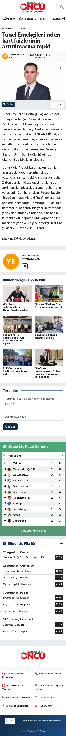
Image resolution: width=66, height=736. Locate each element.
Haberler (7, 28)
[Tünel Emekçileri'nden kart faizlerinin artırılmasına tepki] (33, 81)
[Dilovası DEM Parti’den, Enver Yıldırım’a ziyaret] (49, 293)
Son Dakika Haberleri (17, 706)
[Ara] (62, 7)
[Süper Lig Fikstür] (61, 543)
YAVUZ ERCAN (31, 259)
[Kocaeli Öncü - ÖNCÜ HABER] (33, 6)
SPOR (43, 19)
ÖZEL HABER (27, 19)
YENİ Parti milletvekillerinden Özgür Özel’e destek (15, 307)
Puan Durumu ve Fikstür (18, 697)
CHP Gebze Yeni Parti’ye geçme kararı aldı (15, 371)
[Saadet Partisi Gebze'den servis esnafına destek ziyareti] (17, 324)
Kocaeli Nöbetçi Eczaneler (13, 675)
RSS (11, 720)
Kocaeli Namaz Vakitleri (12, 687)
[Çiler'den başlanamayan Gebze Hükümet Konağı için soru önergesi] (49, 357)
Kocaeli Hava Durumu (50, 673)
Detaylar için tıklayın (33, 531)
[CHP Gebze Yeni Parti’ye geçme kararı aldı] (17, 357)
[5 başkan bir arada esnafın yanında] (49, 324)
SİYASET (22, 28)
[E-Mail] (25, 266)
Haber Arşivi (45, 706)
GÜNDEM (9, 19)
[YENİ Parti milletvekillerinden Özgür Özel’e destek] (17, 293)
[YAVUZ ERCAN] (11, 261)
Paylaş (10, 104)
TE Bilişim (41, 731)
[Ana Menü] (3, 7)
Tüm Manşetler (46, 697)
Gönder (10, 426)
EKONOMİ (58, 19)
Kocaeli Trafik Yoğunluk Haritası (49, 687)
